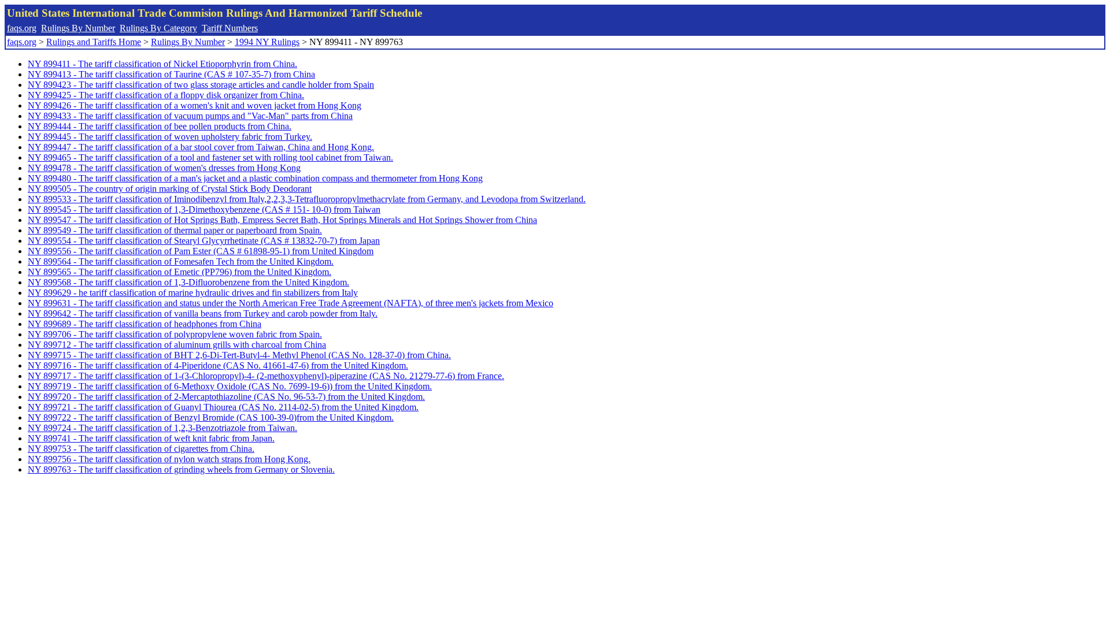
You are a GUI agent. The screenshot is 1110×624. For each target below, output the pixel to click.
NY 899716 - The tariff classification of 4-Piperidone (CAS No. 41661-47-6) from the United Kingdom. (218, 365)
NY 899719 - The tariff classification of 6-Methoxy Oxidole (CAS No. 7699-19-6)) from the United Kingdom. (230, 386)
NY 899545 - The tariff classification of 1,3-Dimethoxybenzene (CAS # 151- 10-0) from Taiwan (204, 209)
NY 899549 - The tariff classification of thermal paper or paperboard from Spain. (175, 230)
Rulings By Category (158, 28)
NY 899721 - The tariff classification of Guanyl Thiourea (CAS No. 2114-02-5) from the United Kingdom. (223, 407)
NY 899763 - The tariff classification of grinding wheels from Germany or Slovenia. (181, 469)
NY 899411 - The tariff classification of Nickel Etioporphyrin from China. (162, 64)
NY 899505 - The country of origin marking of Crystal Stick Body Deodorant (170, 189)
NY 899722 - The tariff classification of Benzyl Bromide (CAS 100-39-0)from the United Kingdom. (211, 417)
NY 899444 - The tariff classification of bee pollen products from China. (159, 126)
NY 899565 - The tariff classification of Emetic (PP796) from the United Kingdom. (179, 272)
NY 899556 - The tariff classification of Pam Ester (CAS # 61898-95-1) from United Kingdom (200, 251)
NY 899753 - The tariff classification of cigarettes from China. (141, 449)
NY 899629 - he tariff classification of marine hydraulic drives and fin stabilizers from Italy (193, 293)
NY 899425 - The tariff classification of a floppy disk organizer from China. (166, 95)
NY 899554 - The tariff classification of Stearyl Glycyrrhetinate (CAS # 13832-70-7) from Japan (204, 241)
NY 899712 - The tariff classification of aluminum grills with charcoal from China (177, 345)
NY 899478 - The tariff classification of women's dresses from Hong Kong (164, 168)
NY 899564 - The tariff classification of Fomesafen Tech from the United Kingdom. (181, 261)
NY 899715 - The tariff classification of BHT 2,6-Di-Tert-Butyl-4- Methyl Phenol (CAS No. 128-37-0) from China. (239, 355)
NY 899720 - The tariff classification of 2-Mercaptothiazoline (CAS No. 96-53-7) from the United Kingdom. (226, 397)
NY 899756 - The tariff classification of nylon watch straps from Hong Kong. (169, 459)
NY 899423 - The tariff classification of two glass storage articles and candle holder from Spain (201, 85)
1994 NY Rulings (267, 42)
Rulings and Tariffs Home (93, 42)
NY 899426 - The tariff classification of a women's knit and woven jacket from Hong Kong (194, 105)
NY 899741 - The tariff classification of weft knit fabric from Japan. (151, 438)
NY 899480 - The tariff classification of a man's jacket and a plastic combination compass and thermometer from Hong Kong (255, 178)
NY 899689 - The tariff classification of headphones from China (144, 324)
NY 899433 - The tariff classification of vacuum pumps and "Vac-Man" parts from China (190, 116)
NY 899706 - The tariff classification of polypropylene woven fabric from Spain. (175, 334)
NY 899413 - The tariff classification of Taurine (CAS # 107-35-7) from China (171, 74)
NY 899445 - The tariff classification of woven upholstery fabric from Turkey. (170, 137)
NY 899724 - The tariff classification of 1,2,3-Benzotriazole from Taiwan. (162, 428)
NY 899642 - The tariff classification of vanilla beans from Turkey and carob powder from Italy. (203, 313)
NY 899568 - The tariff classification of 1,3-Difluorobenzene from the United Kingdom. (188, 282)
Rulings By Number (78, 28)
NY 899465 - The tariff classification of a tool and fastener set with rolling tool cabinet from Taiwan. (210, 157)
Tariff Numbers (230, 28)
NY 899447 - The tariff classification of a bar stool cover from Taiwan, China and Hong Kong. (201, 147)
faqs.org (21, 28)
